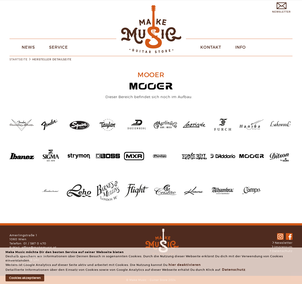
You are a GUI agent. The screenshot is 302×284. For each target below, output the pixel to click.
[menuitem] (28, 47)
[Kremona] (194, 195)
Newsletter (283, 242)
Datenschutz (233, 269)
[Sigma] (50, 163)
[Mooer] (251, 157)
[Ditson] (280, 164)
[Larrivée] (194, 132)
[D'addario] (222, 157)
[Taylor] (107, 132)
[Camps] (251, 197)
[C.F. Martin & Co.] (165, 132)
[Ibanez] (21, 158)
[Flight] (136, 196)
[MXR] (134, 159)
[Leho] (79, 196)
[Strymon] (79, 163)
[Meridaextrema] (50, 195)
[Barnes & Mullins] (107, 202)
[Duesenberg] (136, 132)
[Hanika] (251, 132)
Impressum (283, 247)
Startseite (19, 59)
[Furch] (222, 132)
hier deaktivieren (184, 265)
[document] (152, 265)
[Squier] (79, 130)
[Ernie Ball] (194, 158)
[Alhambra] (222, 198)
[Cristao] (165, 198)
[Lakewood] (280, 132)
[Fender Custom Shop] (21, 130)
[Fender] (50, 132)
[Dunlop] (160, 156)
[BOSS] (107, 162)
